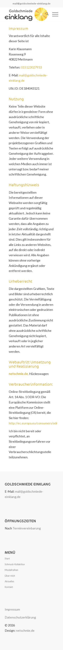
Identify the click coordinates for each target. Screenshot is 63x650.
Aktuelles (9, 581)
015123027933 (31, 67)
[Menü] (53, 14)
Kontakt (9, 587)
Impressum (12, 609)
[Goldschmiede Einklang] (26, 14)
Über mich (10, 575)
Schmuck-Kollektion (15, 564)
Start (7, 558)
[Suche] (45, 14)
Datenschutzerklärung (20, 617)
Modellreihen (11, 570)
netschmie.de (25, 630)
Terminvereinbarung (27, 528)
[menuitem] (45, 14)
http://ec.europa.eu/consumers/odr (33, 423)
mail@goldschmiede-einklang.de (31, 3)
